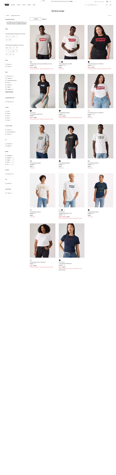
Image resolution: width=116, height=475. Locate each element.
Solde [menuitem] (34, 4)
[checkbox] (6, 36)
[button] (16, 19)
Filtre (8, 15)
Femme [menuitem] (23, 4)
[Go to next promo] (75, 1)
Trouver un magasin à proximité (19, 23)
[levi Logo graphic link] (7, 4)
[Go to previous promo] (40, 1)
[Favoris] (106, 5)
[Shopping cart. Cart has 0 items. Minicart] (110, 5)
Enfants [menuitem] (29, 4)
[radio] (30, 62)
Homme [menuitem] (18, 4)
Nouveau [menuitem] (13, 4)
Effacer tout (44, 19)
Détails (71, 1)
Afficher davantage (9, 91)
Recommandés (15, 15)
